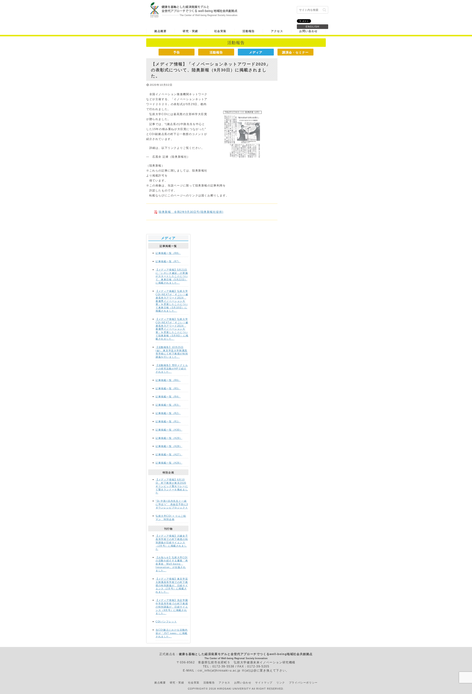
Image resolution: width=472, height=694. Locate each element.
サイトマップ (264, 682)
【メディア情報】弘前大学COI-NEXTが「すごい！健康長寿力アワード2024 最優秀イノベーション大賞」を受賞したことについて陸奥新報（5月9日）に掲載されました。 (172, 329)
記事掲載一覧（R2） (168, 413)
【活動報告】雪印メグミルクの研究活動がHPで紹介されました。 (172, 368)
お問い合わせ (242, 682)
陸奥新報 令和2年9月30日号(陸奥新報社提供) (191, 211)
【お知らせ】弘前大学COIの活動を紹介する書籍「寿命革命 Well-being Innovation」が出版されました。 (172, 564)
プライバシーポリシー (303, 682)
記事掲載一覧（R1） (168, 421)
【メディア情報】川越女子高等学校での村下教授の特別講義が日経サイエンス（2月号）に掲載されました (172, 542)
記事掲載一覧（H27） (169, 454)
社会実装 (193, 682)
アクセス (224, 682)
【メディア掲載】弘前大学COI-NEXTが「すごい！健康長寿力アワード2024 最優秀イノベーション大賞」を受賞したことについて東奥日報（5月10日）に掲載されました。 (172, 301)
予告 (176, 52)
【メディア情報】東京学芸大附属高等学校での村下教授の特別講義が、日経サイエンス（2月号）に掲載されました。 (172, 585)
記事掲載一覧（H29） (169, 438)
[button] (324, 10)
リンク (280, 682)
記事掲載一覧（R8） (168, 253)
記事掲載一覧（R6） (168, 380)
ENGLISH (312, 26)
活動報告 (216, 52)
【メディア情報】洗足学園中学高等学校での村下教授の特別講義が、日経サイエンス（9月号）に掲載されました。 (172, 607)
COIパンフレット (166, 621)
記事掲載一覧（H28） (169, 446)
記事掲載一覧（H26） (169, 462)
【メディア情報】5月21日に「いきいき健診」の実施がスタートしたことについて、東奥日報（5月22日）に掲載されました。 (172, 276)
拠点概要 (160, 682)
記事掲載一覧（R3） (168, 405)
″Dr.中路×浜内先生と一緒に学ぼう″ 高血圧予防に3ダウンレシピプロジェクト (172, 504)
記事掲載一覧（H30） (169, 429)
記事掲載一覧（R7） (168, 261)
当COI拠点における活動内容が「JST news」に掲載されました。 (172, 633)
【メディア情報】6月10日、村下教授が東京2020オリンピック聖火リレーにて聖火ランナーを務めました (172, 486)
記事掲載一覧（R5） (168, 388)
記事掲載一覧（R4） (168, 396)
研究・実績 (177, 682)
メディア (255, 52)
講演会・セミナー (295, 52)
